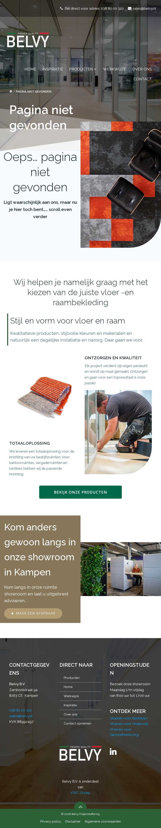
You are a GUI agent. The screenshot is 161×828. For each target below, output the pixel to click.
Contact (143, 79)
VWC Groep (80, 793)
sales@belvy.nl (20, 716)
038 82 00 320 (20, 710)
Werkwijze (114, 69)
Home (30, 69)
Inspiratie (52, 69)
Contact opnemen (77, 723)
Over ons (142, 69)
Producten (81, 69)
